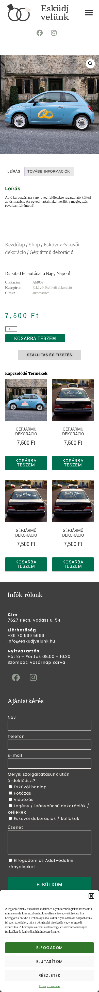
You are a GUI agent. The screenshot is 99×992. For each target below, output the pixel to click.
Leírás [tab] (13, 171)
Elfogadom (49, 947)
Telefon (16, 736)
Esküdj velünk (55, 12)
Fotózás (22, 793)
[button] (91, 896)
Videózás (24, 799)
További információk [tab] (48, 171)
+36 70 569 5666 (26, 636)
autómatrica (40, 293)
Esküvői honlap (30, 787)
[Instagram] (53, 32)
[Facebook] (40, 32)
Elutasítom (49, 961)
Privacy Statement (49, 986)
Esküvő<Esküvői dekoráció (52, 288)
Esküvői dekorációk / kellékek (46, 818)
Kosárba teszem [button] (26, 462)
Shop (34, 245)
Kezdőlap (15, 245)
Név (12, 717)
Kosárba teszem (35, 338)
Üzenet (15, 827)
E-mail (15, 755)
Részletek (50, 975)
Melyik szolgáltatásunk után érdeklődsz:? (39, 777)
